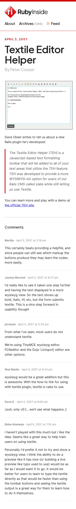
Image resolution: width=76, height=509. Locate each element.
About (10, 23)
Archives (30, 23)
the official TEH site (19, 205)
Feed (55, 23)
